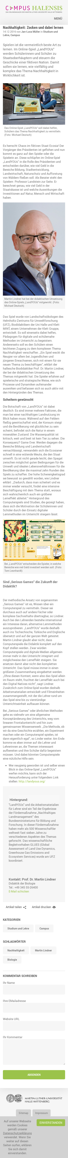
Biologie (12, 959)
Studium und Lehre (18, 928)
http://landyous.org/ (32, 781)
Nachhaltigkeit (15, 950)
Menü (58, 18)
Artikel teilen (14, 907)
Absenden (34, 1074)
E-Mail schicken (19, 891)
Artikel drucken (41, 907)
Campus (15, 35)
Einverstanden (51, 1123)
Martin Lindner (43, 950)
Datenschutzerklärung (17, 1133)
